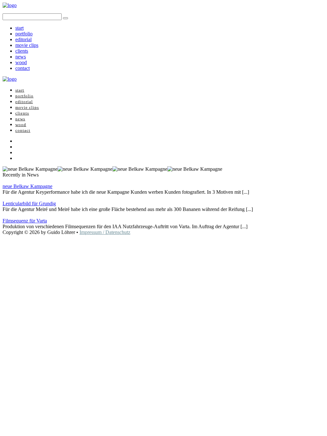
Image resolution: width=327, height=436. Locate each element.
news (20, 56)
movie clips (26, 45)
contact (22, 68)
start (19, 28)
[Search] (65, 18)
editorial (23, 39)
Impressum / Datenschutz (105, 232)
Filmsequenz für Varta (25, 220)
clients (21, 51)
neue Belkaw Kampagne (27, 186)
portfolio (24, 33)
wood (21, 62)
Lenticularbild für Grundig (29, 203)
